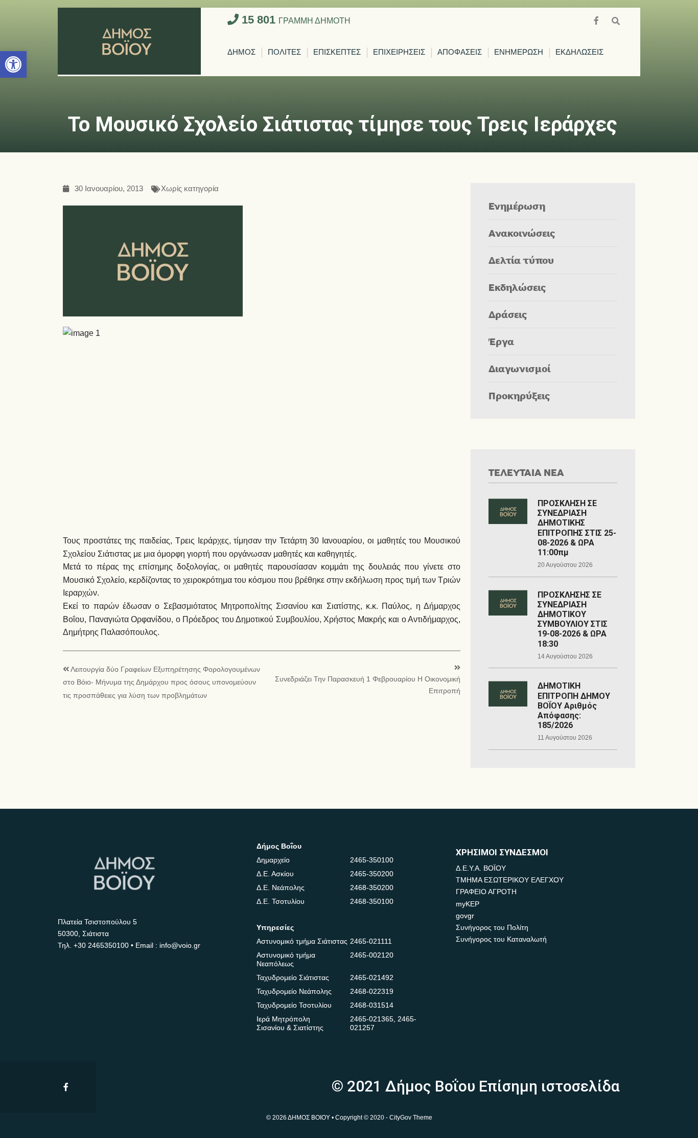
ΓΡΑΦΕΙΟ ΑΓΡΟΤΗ (486, 891)
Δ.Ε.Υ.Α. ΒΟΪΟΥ (481, 868)
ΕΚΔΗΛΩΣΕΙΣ (579, 52)
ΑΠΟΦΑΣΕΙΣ (459, 52)
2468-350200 (371, 887)
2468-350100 (371, 901)
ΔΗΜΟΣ (241, 52)
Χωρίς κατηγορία (190, 189)
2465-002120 (371, 955)
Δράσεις (507, 314)
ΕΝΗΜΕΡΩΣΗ (518, 52)
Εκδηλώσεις (517, 287)
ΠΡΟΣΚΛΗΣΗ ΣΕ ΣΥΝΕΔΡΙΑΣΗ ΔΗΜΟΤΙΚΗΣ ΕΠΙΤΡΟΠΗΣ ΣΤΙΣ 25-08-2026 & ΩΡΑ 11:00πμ (577, 527)
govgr (465, 916)
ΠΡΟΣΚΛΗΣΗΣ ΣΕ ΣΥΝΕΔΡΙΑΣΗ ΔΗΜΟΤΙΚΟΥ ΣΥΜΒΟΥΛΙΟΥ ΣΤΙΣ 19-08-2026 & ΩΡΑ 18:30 (573, 619)
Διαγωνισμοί (519, 368)
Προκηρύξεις (519, 395)
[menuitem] (241, 52)
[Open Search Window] (616, 20)
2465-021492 (371, 977)
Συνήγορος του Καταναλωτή (501, 939)
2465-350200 (371, 874)
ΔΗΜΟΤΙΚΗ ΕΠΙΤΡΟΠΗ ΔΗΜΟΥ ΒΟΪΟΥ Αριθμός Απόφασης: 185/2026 (574, 705)
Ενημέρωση (516, 205)
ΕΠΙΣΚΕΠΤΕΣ (337, 52)
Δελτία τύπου (521, 260)
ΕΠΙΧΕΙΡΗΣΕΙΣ (399, 52)
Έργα (501, 341)
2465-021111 (371, 941)
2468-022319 (371, 991)
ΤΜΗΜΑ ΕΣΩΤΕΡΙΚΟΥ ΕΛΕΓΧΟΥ (510, 880)
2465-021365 (371, 1019)
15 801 (295, 20)
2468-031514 (371, 1005)
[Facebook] (597, 20)
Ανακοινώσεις (521, 232)
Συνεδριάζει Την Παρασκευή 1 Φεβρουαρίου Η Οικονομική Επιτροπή (367, 684)
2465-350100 (371, 860)
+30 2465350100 (101, 945)
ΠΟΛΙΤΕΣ (284, 52)
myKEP (467, 904)
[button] (13, 64)
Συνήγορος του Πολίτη (492, 927)
